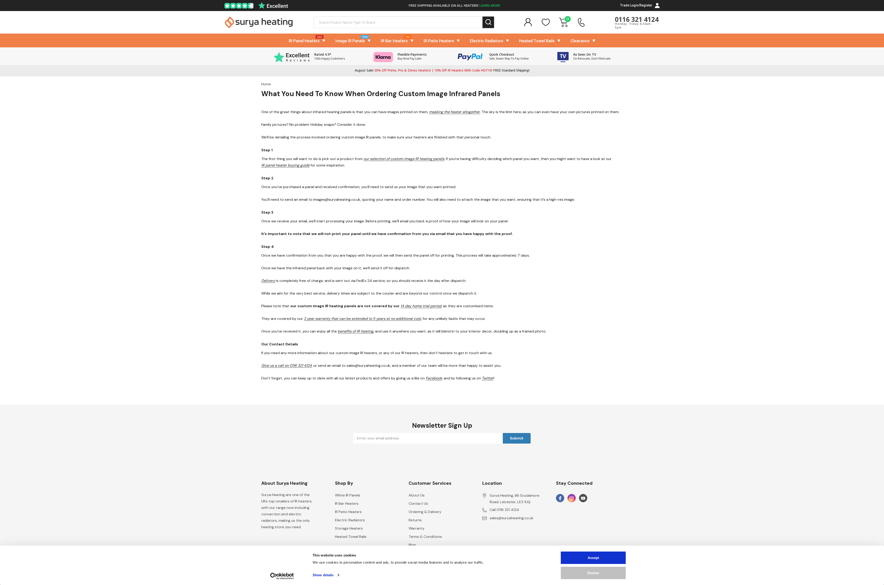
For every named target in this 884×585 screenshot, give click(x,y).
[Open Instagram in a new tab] (572, 498)
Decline (593, 573)
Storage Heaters (349, 528)
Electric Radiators (486, 40)
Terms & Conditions (425, 536)
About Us (417, 495)
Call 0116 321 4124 (504, 509)
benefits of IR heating (355, 331)
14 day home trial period (421, 306)
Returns (415, 520)
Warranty (417, 528)
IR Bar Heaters (394, 40)
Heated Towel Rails (537, 40)
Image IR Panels (350, 40)
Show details (323, 575)
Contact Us (418, 503)
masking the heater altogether (454, 111)
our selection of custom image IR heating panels (403, 158)
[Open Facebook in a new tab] (560, 498)
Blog (412, 544)
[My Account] (528, 22)
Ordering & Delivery (425, 511)
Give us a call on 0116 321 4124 (286, 365)
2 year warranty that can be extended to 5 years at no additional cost (362, 318)
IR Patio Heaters (439, 40)
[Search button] (488, 22)
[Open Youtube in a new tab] (583, 498)
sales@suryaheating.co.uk (511, 518)
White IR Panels (347, 495)
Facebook (434, 378)
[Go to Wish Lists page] (546, 22)
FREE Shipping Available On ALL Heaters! (454, 5)
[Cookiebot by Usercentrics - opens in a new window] (282, 576)
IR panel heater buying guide (285, 165)
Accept (593, 558)
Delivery (268, 280)
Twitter (488, 378)
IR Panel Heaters (304, 40)
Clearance (580, 40)
